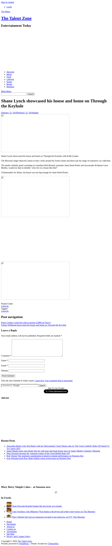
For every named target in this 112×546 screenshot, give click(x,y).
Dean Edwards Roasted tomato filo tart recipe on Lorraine (37, 506)
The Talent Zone (16, 18)
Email (4, 365)
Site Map (10, 534)
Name (4, 360)
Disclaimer (11, 524)
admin (35, 113)
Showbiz (10, 72)
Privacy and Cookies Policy (18, 536)
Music (9, 74)
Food (9, 77)
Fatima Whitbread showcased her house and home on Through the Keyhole (33, 325)
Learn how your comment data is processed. (54, 380)
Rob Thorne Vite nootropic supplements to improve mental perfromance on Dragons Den (45, 456)
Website (4, 370)
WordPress (24, 543)
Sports (9, 82)
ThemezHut (53, 543)
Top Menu (5, 11)
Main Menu (6, 91)
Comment (6, 356)
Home (9, 522)
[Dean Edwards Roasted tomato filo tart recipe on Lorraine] (9, 506)
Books (9, 84)
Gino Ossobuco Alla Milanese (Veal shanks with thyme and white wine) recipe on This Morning (53, 511)
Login (9, 7)
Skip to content (7, 2)
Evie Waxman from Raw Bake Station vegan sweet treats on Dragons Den (39, 458)
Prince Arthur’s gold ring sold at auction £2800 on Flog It (26, 322)
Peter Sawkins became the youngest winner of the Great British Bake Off (38, 453)
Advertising (12, 531)
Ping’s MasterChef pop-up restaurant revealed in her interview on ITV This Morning (48, 517)
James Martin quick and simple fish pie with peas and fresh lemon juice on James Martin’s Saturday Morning (53, 451)
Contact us (11, 529)
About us (10, 526)
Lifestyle (10, 79)
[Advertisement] (56, 49)
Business (10, 87)
